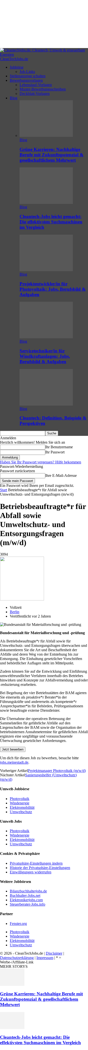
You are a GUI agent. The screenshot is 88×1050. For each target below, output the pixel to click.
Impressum (44, 958)
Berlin (14, 612)
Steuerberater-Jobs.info (27, 904)
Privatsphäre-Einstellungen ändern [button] (36, 863)
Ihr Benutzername (59, 447)
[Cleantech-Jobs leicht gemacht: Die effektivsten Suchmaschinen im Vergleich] (46, 202)
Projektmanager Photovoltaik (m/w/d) (57, 771)
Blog (13, 98)
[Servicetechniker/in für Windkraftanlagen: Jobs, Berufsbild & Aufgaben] (46, 337)
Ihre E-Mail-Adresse (61, 475)
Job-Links (27, 72)
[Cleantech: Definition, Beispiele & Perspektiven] (46, 404)
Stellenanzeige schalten (27, 76)
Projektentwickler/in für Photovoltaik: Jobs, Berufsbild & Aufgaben (53, 289)
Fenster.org (18, 923)
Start (3, 490)
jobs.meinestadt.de (14, 762)
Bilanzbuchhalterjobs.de (28, 891)
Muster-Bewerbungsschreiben (43, 89)
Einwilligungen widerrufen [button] (30, 872)
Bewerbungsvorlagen (26, 80)
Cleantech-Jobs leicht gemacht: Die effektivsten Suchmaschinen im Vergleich (51, 222)
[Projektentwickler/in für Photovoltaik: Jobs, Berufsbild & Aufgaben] (46, 270)
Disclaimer (54, 953)
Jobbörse (16, 67)
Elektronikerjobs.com (26, 900)
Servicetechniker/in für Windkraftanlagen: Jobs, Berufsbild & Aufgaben (45, 356)
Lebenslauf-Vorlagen (36, 85)
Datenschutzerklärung (17, 958)
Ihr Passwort (55, 452)
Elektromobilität (22, 807)
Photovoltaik (19, 799)
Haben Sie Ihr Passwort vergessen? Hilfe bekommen (40, 462)
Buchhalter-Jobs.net (25, 895)
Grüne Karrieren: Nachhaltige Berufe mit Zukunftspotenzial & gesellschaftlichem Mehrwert (52, 155)
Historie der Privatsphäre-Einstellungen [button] (40, 868)
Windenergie (19, 803)
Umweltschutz (21, 812)
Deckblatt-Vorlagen (35, 93)
